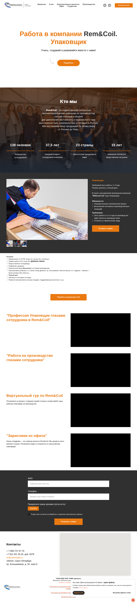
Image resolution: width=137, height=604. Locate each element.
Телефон (32, 491)
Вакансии (42, 4)
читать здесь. (83, 587)
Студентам (72, 6)
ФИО (30, 478)
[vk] (104, 5)
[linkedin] (109, 5)
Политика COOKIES (68, 596)
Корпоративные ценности (68, 4)
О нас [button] (51, 4)
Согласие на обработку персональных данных (68, 592)
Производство (89, 4)
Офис (61, 6)
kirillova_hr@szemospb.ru (68, 582)
